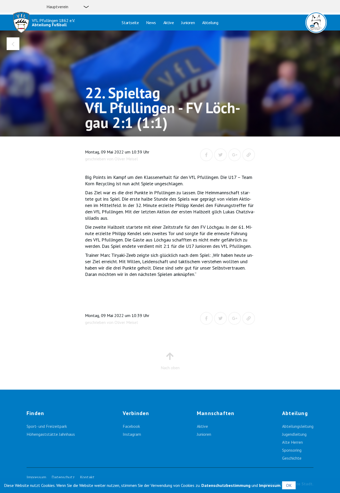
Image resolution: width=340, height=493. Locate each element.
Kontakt (87, 477)
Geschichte (291, 458)
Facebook (131, 426)
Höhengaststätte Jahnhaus (51, 434)
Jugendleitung (294, 434)
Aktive (168, 22)
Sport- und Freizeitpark (47, 426)
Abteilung (210, 22)
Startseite (130, 22)
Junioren (188, 22)
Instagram (132, 434)
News (151, 22)
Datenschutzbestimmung (225, 485)
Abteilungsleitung (297, 426)
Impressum (36, 477)
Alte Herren (292, 442)
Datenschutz (63, 477)
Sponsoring (291, 450)
